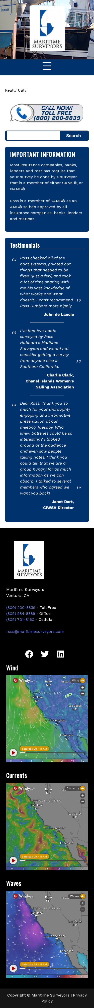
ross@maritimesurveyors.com (35, 631)
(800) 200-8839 (20, 607)
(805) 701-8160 (20, 619)
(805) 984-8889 (20, 613)
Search (73, 135)
